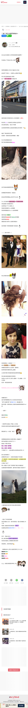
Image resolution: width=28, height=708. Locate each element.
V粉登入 (19, 2)
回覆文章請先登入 (14, 670)
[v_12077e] (4, 44)
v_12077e (12, 42)
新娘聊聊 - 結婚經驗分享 (11, 26)
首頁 (3, 26)
